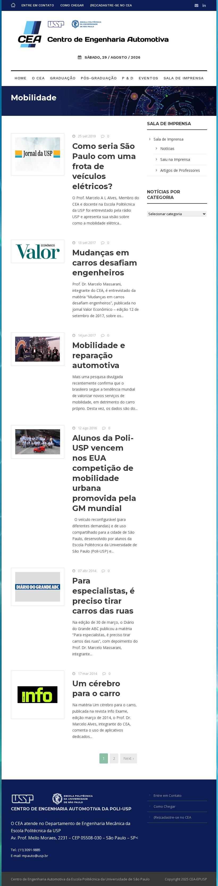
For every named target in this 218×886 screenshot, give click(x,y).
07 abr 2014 (87, 570)
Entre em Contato (38, 5)
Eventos (148, 78)
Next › (128, 758)
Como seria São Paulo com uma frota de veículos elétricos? (104, 166)
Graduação (63, 78)
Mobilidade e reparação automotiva (98, 355)
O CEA (38, 78)
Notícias (167, 148)
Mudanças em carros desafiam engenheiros (104, 262)
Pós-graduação (99, 78)
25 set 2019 (87, 136)
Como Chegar (72, 5)
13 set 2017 (87, 242)
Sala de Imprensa (184, 78)
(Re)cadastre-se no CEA (111, 5)
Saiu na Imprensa (175, 159)
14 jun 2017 (87, 335)
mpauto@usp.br (35, 855)
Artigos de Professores (180, 170)
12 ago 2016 (87, 428)
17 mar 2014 (87, 673)
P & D (127, 78)
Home (21, 78)
